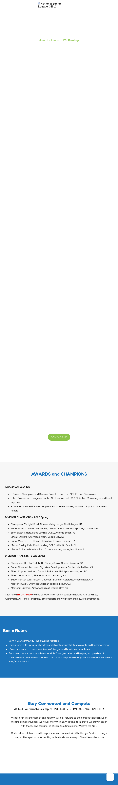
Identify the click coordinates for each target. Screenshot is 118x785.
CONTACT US (59, 437)
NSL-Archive (24, 594)
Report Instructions (37, 263)
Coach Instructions (37, 255)
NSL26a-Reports (32, 124)
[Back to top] (110, 777)
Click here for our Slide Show (20, 100)
